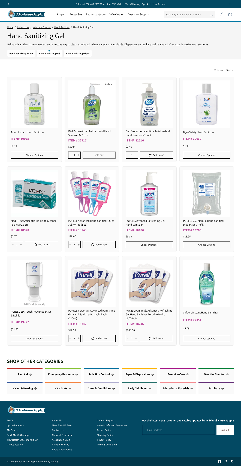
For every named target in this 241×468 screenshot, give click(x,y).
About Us (57, 420)
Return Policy (104, 430)
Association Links (61, 439)
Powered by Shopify (48, 461)
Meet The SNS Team (62, 425)
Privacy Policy (104, 439)
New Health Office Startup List (22, 439)
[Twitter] (232, 461)
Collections (23, 27)
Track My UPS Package (18, 435)
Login (10, 420)
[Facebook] (219, 461)
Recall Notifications (62, 449)
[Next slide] (230, 4)
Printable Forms (60, 444)
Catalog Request (105, 420)
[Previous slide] (8, 4)
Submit (225, 429)
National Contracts (62, 435)
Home (10, 27)
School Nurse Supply (26, 461)
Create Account (15, 444)
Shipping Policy (105, 435)
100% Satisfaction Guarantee (112, 425)
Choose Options (34, 155)
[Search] (211, 14)
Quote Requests (15, 425)
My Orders (12, 430)
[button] (230, 70)
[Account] (222, 14)
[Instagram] (226, 461)
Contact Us (58, 430)
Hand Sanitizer (62, 27)
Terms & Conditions (107, 444)
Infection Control (42, 27)
